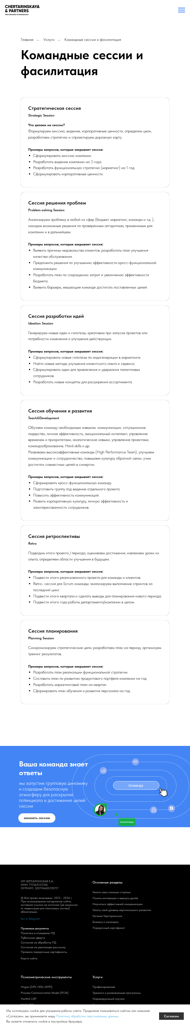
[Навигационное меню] (181, 10)
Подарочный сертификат (109, 928)
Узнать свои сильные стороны (112, 892)
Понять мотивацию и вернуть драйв (115, 898)
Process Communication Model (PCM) (44, 993)
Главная (27, 39)
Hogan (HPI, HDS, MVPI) (36, 987)
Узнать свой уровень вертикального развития (122, 910)
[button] (36, 818)
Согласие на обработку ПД (38, 942)
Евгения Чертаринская (107, 916)
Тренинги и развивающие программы (117, 993)
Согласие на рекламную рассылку (43, 947)
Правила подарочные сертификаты (44, 952)
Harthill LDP (28, 998)
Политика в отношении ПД (38, 933)
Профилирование (104, 987)
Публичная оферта (33, 938)
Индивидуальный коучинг (109, 998)
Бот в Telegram (30, 918)
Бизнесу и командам (106, 922)
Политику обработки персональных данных (87, 1016)
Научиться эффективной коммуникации (117, 904)
